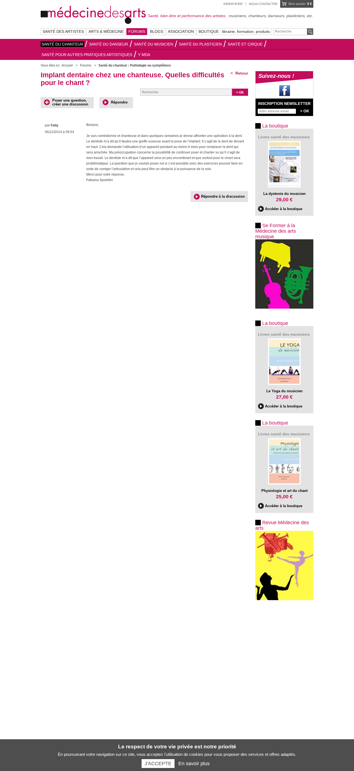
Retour (241, 73)
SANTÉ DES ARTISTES (63, 31)
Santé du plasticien (200, 44)
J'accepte (158, 763)
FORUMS (136, 31)
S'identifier (233, 4)
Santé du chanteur (62, 44)
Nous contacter (263, 4)
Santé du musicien (153, 44)
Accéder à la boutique (283, 209)
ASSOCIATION (181, 31)
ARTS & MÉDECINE (106, 31)
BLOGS (156, 31)
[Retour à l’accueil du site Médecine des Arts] (93, 14)
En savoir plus (194, 763)
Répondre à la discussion (223, 196)
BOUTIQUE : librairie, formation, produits (234, 31)
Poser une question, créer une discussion (70, 102)
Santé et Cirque (245, 44)
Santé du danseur (108, 44)
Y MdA (144, 54)
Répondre (119, 102)
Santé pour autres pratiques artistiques (86, 54)
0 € (300, 4)
